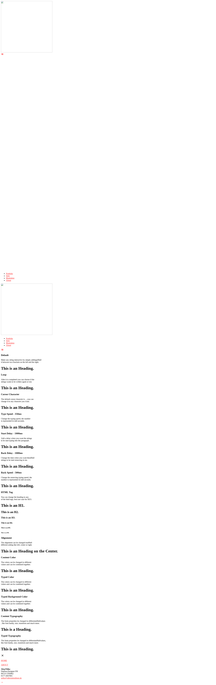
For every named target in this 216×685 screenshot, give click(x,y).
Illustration (10, 278)
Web (8, 276)
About (8, 280)
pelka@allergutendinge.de (11, 678)
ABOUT (4, 665)
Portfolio (9, 274)
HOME (4, 660)
